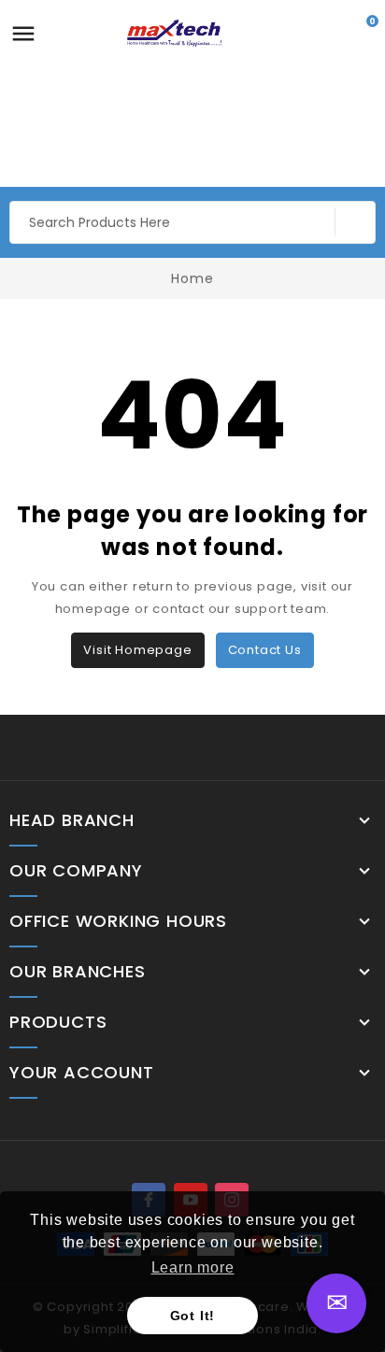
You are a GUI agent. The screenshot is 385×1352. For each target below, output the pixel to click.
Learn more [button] (193, 1267)
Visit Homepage (137, 650)
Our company (76, 871)
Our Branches (77, 972)
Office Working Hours (118, 921)
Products (58, 1022)
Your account (81, 1072)
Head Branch (72, 820)
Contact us (265, 650)
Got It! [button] (193, 1315)
